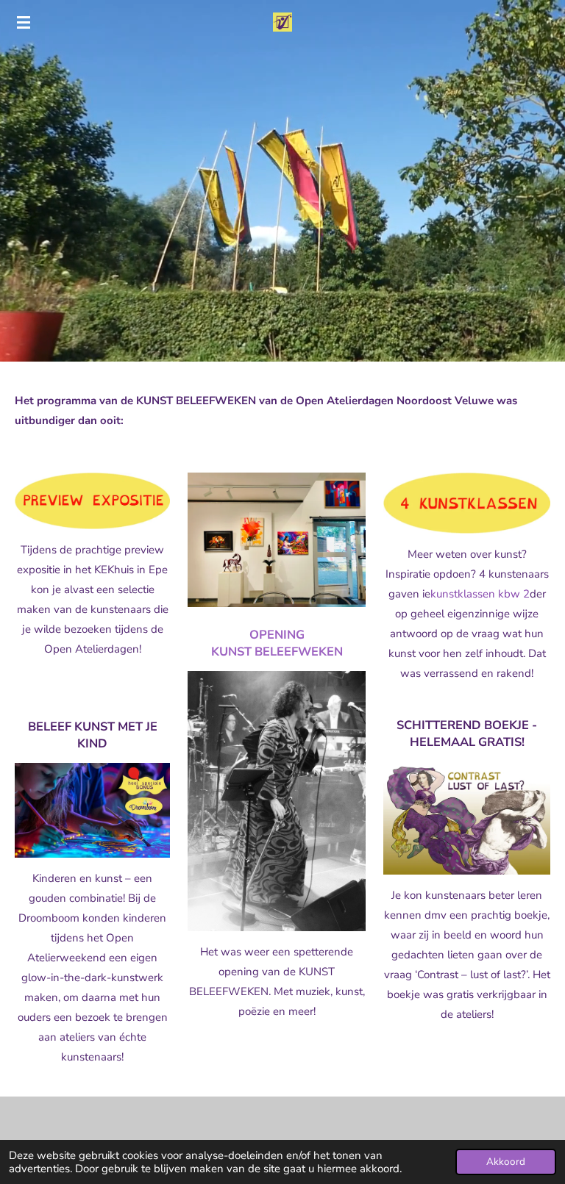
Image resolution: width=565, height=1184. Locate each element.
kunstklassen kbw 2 (480, 593)
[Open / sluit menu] (23, 22)
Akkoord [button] (505, 1162)
